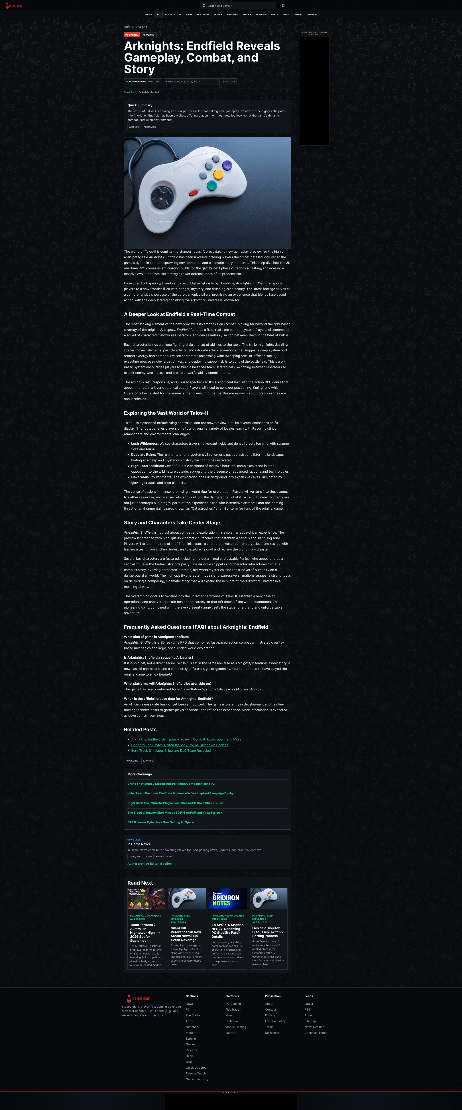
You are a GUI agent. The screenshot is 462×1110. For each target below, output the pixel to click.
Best (286, 14)
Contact (270, 1009)
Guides (247, 14)
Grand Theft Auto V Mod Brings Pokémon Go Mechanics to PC (171, 783)
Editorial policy (161, 863)
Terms (269, 1027)
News (148, 14)
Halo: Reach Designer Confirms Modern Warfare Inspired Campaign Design (181, 793)
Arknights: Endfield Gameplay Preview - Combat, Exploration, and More (186, 739)
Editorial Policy (275, 1021)
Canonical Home (316, 1032)
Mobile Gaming (235, 1027)
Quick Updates (196, 1067)
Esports (232, 14)
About (269, 1003)
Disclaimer (272, 1032)
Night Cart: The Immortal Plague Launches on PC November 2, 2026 (175, 803)
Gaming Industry (197, 1079)
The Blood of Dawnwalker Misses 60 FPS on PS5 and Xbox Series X (175, 812)
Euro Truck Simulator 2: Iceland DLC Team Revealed (171, 750)
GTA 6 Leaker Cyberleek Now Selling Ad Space (160, 822)
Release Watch (196, 1073)
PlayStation (173, 14)
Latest (298, 14)
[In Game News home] (100, 5)
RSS (307, 1009)
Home (127, 26)
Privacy (270, 1015)
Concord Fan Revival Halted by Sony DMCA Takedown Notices (179, 745)
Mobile (218, 14)
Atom (308, 1015)
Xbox (189, 14)
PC (158, 14)
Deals (274, 14)
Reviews (261, 14)
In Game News (137, 81)
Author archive (138, 863)
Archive (134, 127)
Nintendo (203, 14)
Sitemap (310, 1021)
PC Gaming (141, 26)
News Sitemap (314, 1027)
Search (312, 14)
